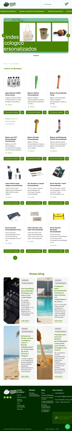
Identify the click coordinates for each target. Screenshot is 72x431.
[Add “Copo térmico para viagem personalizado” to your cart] (22, 203)
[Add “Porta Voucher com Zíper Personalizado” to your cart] (45, 251)
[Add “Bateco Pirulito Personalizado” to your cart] (45, 158)
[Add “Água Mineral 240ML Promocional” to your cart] (22, 112)
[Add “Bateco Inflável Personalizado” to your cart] (45, 112)
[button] (12, 112)
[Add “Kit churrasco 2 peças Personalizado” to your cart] (45, 203)
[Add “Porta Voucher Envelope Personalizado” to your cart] (67, 251)
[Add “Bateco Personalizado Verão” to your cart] (67, 112)
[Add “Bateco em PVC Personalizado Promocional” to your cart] (22, 158)
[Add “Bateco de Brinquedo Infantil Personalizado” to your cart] (67, 158)
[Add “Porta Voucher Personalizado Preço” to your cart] (22, 251)
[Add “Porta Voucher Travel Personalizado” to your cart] (67, 203)
